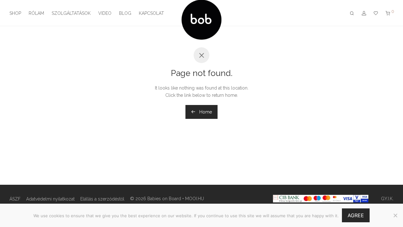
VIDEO (104, 13)
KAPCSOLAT (151, 13)
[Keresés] (352, 13)
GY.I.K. (387, 198)
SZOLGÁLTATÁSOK (71, 13)
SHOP (15, 13)
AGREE (356, 215)
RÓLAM (36, 13)
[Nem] (395, 215)
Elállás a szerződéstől (102, 198)
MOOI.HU (194, 198)
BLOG (125, 13)
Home (205, 111)
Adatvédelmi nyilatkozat (50, 198)
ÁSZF (14, 198)
